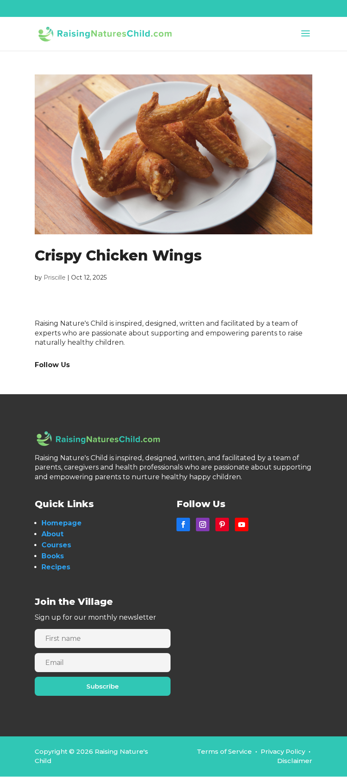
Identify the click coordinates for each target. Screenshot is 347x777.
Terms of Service (224, 751)
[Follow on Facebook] (183, 524)
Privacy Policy (283, 751)
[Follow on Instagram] (202, 524)
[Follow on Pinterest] (222, 524)
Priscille (55, 277)
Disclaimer (294, 761)
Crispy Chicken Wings (118, 255)
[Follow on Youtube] (241, 524)
